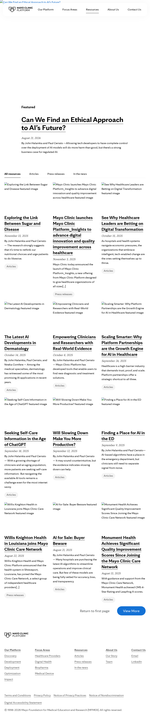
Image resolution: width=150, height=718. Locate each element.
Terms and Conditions (17, 695)
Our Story (111, 655)
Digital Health (43, 661)
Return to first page (95, 611)
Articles (34, 174)
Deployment (11, 667)
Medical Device (44, 673)
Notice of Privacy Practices (70, 695)
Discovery (10, 655)
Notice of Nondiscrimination (106, 695)
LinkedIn (136, 661)
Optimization (12, 673)
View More (131, 611)
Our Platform (46, 9)
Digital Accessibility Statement (23, 702)
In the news (80, 174)
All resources (12, 174)
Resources (92, 9)
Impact (8, 679)
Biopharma (41, 667)
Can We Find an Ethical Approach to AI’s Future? (72, 123)
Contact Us (134, 9)
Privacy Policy (42, 695)
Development (12, 661)
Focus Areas (69, 9)
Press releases (56, 174)
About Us (113, 9)
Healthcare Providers (47, 655)
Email (134, 655)
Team (109, 661)
